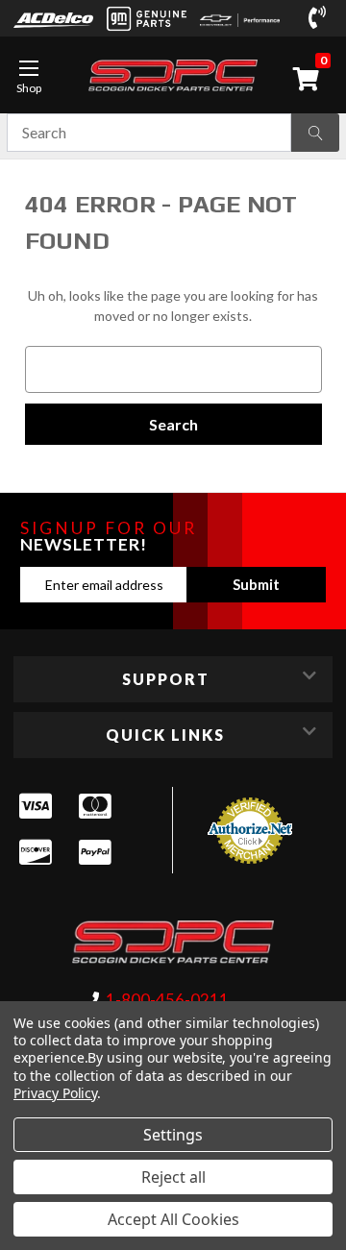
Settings (173, 1134)
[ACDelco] (53, 19)
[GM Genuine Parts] (146, 19)
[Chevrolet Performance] (240, 19)
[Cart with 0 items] (309, 78)
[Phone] (321, 18)
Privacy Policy (55, 1093)
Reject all (173, 1177)
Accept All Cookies (173, 1219)
